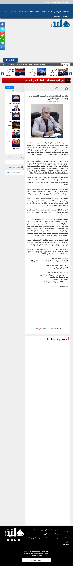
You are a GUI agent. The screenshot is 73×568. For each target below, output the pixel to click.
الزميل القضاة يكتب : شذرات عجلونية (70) (14, 122)
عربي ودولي (57, 11)
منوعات (37, 11)
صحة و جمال (65, 16)
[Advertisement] (36, 42)
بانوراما (45, 534)
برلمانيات (43, 11)
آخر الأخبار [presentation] (10, 87)
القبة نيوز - (64, 142)
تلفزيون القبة (32, 538)
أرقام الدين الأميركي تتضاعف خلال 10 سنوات (35, 72)
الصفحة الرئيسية (66, 531)
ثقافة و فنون (43, 538)
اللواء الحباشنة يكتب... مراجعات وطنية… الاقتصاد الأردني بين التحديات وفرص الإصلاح (14, 148)
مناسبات (20, 11)
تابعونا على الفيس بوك (12, 156)
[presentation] (2, 74)
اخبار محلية (66, 11)
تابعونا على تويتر (14, 167)
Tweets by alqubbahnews (13, 172)
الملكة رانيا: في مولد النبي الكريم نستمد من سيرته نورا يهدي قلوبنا (34, 80)
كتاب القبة (8, 11)
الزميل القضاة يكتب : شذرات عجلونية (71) (14, 104)
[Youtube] (15, 540)
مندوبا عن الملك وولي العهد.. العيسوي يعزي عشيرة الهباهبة (37, 64)
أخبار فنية (57, 16)
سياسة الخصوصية (66, 543)
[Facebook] (8, 540)
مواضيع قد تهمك (58, 339)
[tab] (9, 87)
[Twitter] (12, 540)
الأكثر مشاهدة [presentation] (10, 90)
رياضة (14, 11)
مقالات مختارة (29, 11)
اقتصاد (50, 11)
